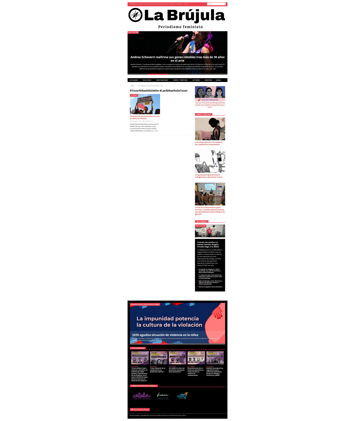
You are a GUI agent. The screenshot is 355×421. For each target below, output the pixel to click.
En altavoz (147, 80)
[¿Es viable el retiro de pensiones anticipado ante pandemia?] (177, 357)
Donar (218, 80)
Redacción (147, 121)
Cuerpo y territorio (180, 80)
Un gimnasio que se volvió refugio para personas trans (208, 176)
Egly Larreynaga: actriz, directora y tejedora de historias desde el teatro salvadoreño (210, 282)
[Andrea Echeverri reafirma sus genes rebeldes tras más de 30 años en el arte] (177, 52)
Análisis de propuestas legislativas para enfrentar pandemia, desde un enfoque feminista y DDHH (214, 371)
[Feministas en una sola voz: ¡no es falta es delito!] (145, 104)
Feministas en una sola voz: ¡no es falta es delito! (144, 117)
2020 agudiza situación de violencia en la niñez (165, 335)
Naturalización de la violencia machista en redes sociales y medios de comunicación (196, 371)
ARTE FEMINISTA (201, 221)
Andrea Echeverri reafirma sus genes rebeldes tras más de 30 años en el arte (177, 59)
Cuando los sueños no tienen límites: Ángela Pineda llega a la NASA (208, 244)
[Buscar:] (216, 4)
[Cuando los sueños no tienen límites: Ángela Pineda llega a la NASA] (210, 231)
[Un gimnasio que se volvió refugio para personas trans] (210, 161)
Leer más (212, 69)
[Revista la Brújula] (177, 18)
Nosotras (208, 80)
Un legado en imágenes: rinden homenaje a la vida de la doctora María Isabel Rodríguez (209, 270)
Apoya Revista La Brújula (141, 409)
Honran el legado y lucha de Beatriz (210, 287)
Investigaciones (162, 80)
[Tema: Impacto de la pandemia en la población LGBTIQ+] (158, 357)
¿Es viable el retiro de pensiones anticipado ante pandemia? (177, 370)
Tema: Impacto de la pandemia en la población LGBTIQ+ (157, 370)
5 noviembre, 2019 (136, 121)
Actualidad (133, 80)
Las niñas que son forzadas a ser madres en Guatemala (208, 143)
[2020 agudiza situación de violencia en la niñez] (177, 323)
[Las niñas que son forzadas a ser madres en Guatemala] (210, 129)
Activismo (196, 80)
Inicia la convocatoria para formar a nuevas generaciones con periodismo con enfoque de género (210, 210)
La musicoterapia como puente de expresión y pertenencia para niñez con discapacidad (210, 276)
